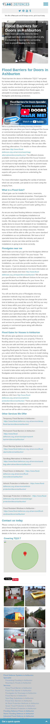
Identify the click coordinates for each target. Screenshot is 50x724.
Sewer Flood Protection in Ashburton (20, 706)
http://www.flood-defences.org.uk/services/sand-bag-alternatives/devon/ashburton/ (16, 152)
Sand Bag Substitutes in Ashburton (19, 698)
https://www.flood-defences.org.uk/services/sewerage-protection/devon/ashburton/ (25, 499)
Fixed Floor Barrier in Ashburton (18, 690)
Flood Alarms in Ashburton (16, 696)
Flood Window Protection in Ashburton (20, 708)
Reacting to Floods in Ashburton (18, 683)
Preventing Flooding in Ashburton (18, 680)
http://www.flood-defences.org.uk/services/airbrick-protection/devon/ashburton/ (16, 398)
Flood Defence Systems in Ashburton (18, 675)
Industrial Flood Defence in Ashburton (18, 716)
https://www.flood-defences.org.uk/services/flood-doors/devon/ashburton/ (21, 474)
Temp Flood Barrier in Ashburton (18, 688)
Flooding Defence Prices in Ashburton (18, 711)
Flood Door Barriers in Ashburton (18, 701)
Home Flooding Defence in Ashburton (18, 713)
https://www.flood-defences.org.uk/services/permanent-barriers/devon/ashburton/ (18, 437)
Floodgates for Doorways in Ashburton (20, 693)
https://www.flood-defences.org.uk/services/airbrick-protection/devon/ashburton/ (24, 486)
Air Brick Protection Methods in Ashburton (22, 703)
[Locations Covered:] (3, 4)
